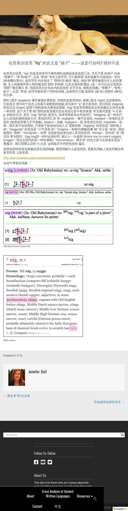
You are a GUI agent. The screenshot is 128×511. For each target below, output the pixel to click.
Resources (83, 495)
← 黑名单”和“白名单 (16, 396)
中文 (57, 506)
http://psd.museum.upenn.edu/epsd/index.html (34, 158)
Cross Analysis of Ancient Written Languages (58, 493)
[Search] (94, 498)
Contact (37, 506)
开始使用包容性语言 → (109, 402)
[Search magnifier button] (122, 435)
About (30, 495)
